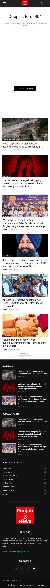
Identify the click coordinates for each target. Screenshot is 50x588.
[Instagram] (22, 568)
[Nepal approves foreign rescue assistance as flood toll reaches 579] (25, 129)
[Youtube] (34, 568)
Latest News (7, 216)
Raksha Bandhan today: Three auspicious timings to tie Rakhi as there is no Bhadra (24, 342)
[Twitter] (28, 568)
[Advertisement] (25, 56)
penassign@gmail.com (20, 551)
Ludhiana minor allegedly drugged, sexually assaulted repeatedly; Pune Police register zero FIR (22, 183)
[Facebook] (16, 568)
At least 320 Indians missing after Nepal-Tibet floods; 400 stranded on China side (22, 302)
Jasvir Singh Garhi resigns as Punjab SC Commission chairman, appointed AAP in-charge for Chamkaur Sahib (24, 263)
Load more (24, 354)
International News (9, 139)
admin (4, 150)
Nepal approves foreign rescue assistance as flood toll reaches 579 (22, 145)
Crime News (6, 176)
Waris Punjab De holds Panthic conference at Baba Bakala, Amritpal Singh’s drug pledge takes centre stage (23, 223)
